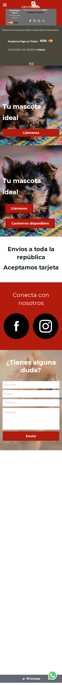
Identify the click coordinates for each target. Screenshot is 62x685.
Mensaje (10, 412)
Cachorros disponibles (30, 223)
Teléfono (10, 402)
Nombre (10, 385)
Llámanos (31, 133)
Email (8, 393)
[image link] (17, 326)
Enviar (31, 436)
